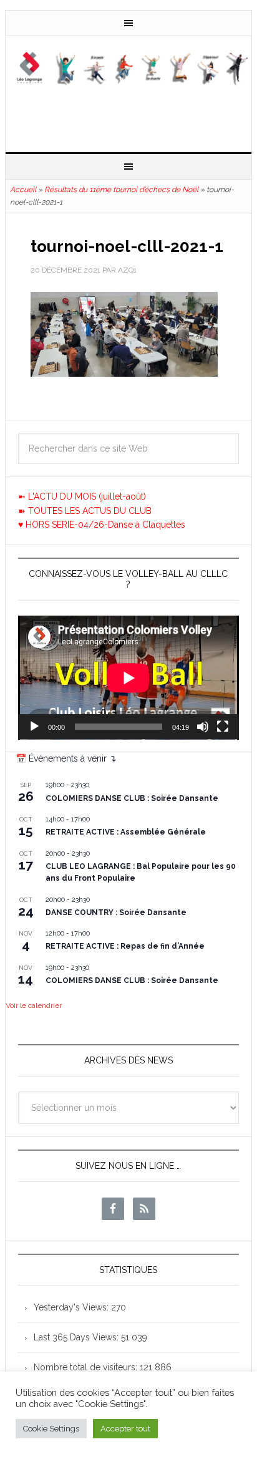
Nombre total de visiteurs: (87, 1367)
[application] (128, 678)
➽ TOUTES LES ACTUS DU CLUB (85, 511)
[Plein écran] (222, 726)
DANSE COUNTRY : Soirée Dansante (116, 912)
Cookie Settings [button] (51, 1428)
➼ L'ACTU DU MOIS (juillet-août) (82, 496)
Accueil (23, 189)
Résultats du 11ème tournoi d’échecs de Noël (121, 189)
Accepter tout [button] (125, 1428)
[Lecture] (34, 726)
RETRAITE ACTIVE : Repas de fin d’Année (125, 946)
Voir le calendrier (34, 1005)
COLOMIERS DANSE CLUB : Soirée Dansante (132, 798)
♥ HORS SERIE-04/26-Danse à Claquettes (101, 525)
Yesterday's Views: (72, 1307)
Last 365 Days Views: (77, 1337)
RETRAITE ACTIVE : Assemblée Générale (126, 832)
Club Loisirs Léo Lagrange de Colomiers (128, 89)
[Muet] (202, 726)
